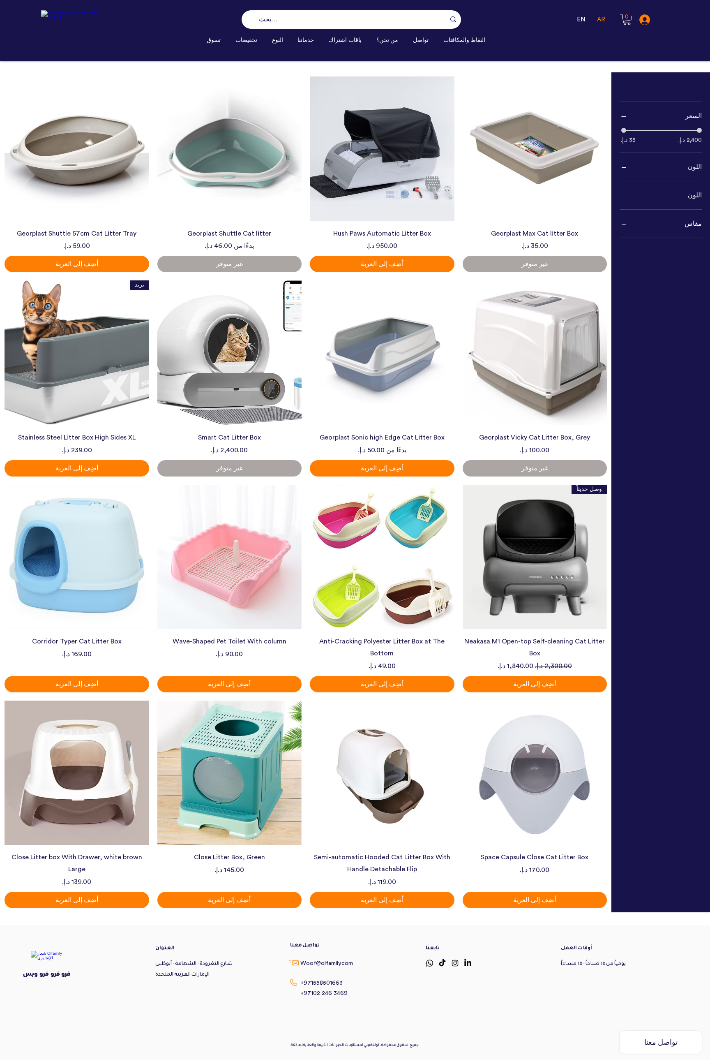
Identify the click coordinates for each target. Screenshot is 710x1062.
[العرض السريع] (535, 148)
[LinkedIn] (467, 963)
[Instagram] (455, 963)
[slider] (624, 130)
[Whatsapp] (429, 963)
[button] (277, 40)
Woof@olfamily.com (326, 963)
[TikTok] (442, 963)
